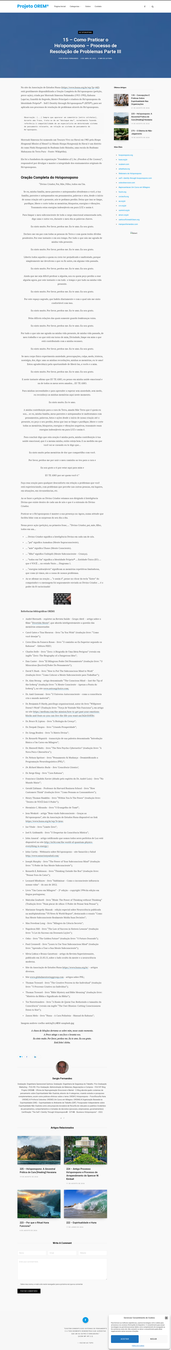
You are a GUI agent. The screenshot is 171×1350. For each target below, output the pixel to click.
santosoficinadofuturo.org (129, 219)
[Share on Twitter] (31, 1057)
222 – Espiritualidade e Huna (81, 1222)
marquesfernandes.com (128, 224)
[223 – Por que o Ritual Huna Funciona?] (38, 1204)
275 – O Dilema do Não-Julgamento (141, 132)
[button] (166, 1318)
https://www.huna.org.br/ (75, 967)
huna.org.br (123, 160)
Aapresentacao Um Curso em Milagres (134, 187)
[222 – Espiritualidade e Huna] (85, 1204)
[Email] (9, 106)
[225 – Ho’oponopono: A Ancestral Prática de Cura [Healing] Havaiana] (38, 1150)
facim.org (122, 192)
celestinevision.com (127, 183)
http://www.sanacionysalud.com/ (42, 855)
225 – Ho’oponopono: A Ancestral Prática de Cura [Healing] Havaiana (141, 117)
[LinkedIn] (9, 100)
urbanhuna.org (124, 169)
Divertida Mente (40, 622)
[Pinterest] (39, 1057)
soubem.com (124, 164)
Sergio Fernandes (70, 58)
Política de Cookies (138, 1346)
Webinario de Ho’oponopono (130, 173)
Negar (153, 1339)
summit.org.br (124, 210)
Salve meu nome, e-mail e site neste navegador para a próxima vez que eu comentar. (51, 1284)
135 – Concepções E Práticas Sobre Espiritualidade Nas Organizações (140, 99)
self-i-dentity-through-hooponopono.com (135, 178)
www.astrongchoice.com (55, 688)
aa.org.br (122, 201)
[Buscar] (152, 7)
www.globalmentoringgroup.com (47, 977)
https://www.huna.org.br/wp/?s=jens (44, 821)
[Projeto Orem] (33, 6)
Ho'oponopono (85, 32)
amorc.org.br (124, 215)
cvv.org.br (122, 206)
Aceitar (125, 1339)
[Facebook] (85, 1320)
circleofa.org (124, 196)
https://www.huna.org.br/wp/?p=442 (80, 87)
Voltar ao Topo (86, 1343)
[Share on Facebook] (9, 94)
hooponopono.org (126, 155)
